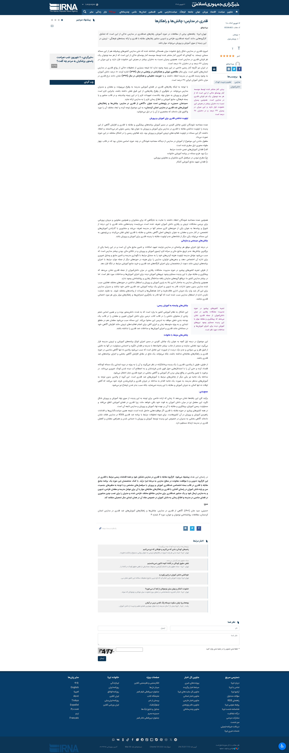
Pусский (75, 709)
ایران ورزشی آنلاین (111, 705)
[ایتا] (147, 740)
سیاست (221, 12)
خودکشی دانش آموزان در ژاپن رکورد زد (174, 575)
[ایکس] (171, 740)
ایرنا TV (112, 12)
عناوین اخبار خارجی (191, 700)
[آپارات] (161, 740)
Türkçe (75, 700)
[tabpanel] (72, 46)
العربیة (76, 692)
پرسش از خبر (153, 700)
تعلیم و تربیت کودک (223, 82)
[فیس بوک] (133, 740)
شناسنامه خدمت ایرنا (230, 709)
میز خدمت (235, 722)
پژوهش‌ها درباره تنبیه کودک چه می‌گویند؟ (173, 546)
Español (74, 705)
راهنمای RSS (233, 700)
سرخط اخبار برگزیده (191, 687)
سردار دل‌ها (154, 687)
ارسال (102, 658)
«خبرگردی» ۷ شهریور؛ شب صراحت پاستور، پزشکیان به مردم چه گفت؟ (75, 59)
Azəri (76, 696)
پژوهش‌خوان (232, 39)
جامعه (190, 12)
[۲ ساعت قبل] (72, 38)
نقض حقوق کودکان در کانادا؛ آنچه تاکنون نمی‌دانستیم (168, 563)
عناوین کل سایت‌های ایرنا (188, 692)
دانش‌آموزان (235, 86)
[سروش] (142, 740)
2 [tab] (59, 20)
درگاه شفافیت (233, 714)
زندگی (98, 12)
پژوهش (235, 34)
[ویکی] (118, 740)
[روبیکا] (166, 740)
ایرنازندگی (114, 683)
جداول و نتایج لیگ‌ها (150, 709)
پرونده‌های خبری (192, 683)
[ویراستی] (137, 740)
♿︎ (282, 746)
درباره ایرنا (235, 683)
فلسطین (152, 12)
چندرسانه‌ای (124, 12)
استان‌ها (142, 12)
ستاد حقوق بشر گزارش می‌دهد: (177, 560)
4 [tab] (52, 20)
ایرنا (215, 5)
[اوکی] (123, 740)
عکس (134, 12)
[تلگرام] (176, 740)
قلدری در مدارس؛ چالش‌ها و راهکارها (181, 21)
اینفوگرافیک (154, 705)
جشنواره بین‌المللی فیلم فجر (148, 692)
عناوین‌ (230, 12)
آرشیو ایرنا (235, 692)
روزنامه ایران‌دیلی (111, 700)
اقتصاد (213, 12)
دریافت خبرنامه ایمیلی (230, 727)
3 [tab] (55, 20)
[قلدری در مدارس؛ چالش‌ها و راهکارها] (153, 189)
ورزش (205, 12)
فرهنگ (182, 12)
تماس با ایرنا (234, 687)
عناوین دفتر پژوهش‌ (190, 705)
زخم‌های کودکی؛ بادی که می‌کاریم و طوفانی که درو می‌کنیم (166, 549)
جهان (198, 12)
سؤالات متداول (233, 696)
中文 (77, 683)
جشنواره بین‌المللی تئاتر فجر (148, 718)
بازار (105, 12)
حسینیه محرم (153, 714)
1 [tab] (62, 20)
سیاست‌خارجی (171, 12)
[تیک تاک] (128, 740)
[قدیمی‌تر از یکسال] (199, 551)
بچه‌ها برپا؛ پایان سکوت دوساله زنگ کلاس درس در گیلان (167, 603)
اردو (77, 714)
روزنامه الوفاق (113, 692)
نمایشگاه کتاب (153, 696)
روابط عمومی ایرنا (232, 705)
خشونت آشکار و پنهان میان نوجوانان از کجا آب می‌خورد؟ (167, 589)
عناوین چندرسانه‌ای (191, 709)
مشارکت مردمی (232, 718)
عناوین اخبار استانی (191, 696)
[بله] (156, 740)
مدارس (237, 82)
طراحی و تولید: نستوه (227, 748)
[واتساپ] (113, 740)
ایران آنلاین (114, 696)
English (75, 687)
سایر (91, 12)
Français (74, 718)
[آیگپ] (152, 740)
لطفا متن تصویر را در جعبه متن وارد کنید (222, 649)
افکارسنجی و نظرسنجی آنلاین (146, 683)
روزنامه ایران (114, 687)
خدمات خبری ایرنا (232, 731)
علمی (160, 12)
